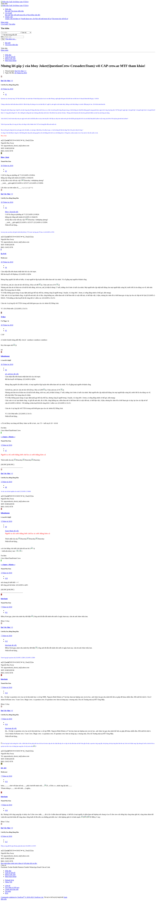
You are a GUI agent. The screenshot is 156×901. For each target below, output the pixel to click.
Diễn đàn (8, 9)
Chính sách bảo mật (11, 889)
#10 (6, 578)
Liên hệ (7, 886)
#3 (6, 208)
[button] (4, 4)
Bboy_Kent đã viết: (11, 212)
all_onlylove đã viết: (12, 374)
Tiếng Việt (8, 882)
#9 (6, 527)
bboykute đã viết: (11, 645)
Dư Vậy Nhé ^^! (20, 71)
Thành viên (9, 17)
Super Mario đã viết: (12, 531)
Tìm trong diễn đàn (17, 11)
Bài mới (7, 11)
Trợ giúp (8, 891)
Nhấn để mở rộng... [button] (11, 225)
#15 (6, 782)
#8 (6, 487)
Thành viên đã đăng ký (13, 19)
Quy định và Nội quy (12, 887)
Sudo (65, 897)
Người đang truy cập (28, 19)
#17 (6, 842)
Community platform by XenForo (22, 897)
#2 (6, 171)
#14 (6, 724)
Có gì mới (8, 13)
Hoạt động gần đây (33, 15)
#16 (6, 810)
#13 (6, 693)
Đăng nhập (4, 50)
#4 (6, 267)
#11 (6, 612)
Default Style (9, 880)
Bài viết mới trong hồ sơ (19, 15)
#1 (6, 94)
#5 (6, 330)
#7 (6, 451)
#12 (6, 641)
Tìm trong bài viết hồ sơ (60, 19)
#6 (6, 370)
